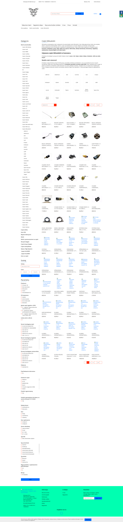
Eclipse (25, 142)
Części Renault (26, 195)
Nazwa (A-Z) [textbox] (45, 105)
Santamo (26, 165)
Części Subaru (25, 211)
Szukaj (30, 275)
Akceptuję (88, 519)
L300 (25, 154)
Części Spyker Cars (27, 209)
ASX (25, 135)
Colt (25, 140)
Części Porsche (26, 193)
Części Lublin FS (26, 110)
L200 (25, 151)
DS (23, 69)
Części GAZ (25, 81)
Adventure (26, 133)
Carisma (26, 138)
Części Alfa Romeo (26, 47)
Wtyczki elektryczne (26, 234)
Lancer (25, 158)
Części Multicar (26, 179)
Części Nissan (25, 181)
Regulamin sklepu (38, 25)
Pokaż (30, 479)
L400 (25, 156)
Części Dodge (25, 72)
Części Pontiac (25, 190)
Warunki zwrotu (45, 492)
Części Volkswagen (26, 220)
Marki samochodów (26, 45)
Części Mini (25, 122)
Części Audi (25, 49)
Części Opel (25, 184)
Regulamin (44, 505)
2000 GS (26, 131)
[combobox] (49, 105)
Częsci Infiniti (25, 88)
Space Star (26, 170)
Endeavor (26, 144)
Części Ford (25, 76)
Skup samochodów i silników (52, 25)
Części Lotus (25, 115)
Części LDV (25, 106)
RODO (43, 503)
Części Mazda (25, 120)
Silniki (22, 237)
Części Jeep (25, 94)
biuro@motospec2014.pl (29, 503)
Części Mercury (26, 126)
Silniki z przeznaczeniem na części (29, 239)
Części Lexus (25, 113)
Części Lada (25, 99)
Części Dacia (25, 63)
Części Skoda (25, 206)
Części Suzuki (25, 213)
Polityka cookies (45, 499)
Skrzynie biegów (25, 241)
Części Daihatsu (26, 65)
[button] (45, 490)
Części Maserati (26, 117)
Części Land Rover (26, 104)
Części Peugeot (26, 186)
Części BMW (25, 51)
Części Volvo (25, 222)
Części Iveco (25, 90)
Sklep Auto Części (26, 25)
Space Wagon (27, 172)
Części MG (25, 177)
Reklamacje (44, 497)
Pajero (25, 163)
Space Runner (27, 167)
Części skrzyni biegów (26, 244)
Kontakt (75, 25)
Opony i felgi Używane (27, 249)
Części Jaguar (25, 92)
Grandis (26, 149)
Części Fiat (25, 74)
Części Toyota (25, 215)
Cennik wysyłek (45, 494)
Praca (69, 25)
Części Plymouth (26, 188)
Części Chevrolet (26, 56)
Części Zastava (26, 227)
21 (98, 105)
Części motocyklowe (26, 246)
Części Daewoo (26, 67)
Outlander (26, 160)
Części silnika (24, 230)
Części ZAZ (24, 224)
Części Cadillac (26, 54)
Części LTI (24, 108)
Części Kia (24, 97)
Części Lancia (25, 101)
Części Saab (25, 200)
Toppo (25, 174)
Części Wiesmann (26, 218)
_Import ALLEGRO (25, 251)
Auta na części (24, 256)
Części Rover (25, 197)
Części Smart (25, 204)
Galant (25, 147)
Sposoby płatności (46, 501)
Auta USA (23, 232)
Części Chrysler (26, 58)
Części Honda (25, 83)
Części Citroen (25, 60)
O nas (63, 25)
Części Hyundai (26, 85)
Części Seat (25, 202)
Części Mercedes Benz (27, 124)
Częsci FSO (25, 79)
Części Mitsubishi (26, 129)
